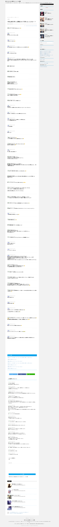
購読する (42, 4)
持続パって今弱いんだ (48, 13)
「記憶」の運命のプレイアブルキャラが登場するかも (49, 19)
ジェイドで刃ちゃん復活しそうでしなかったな (49, 36)
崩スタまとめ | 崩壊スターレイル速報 (13, 1)
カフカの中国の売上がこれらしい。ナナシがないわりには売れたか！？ (19, 512)
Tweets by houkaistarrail (43, 66)
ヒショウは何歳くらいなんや (49, 24)
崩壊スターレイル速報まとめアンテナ (45, 53)
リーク (41, 47)
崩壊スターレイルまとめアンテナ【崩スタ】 (45, 52)
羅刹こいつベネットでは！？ (16, 495)
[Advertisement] (22, 10)
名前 (9, 459)
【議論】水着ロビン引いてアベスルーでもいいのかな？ (14, 361)
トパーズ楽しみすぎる (15, 489)
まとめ (41, 46)
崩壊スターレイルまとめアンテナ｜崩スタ (45, 51)
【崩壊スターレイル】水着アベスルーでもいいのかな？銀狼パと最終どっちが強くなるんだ (19, 357)
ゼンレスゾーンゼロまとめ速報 (44, 63)
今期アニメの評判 (42, 59)
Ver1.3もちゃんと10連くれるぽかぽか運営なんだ (16, 513)
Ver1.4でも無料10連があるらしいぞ (17, 506)
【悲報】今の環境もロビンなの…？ (12, 359)
